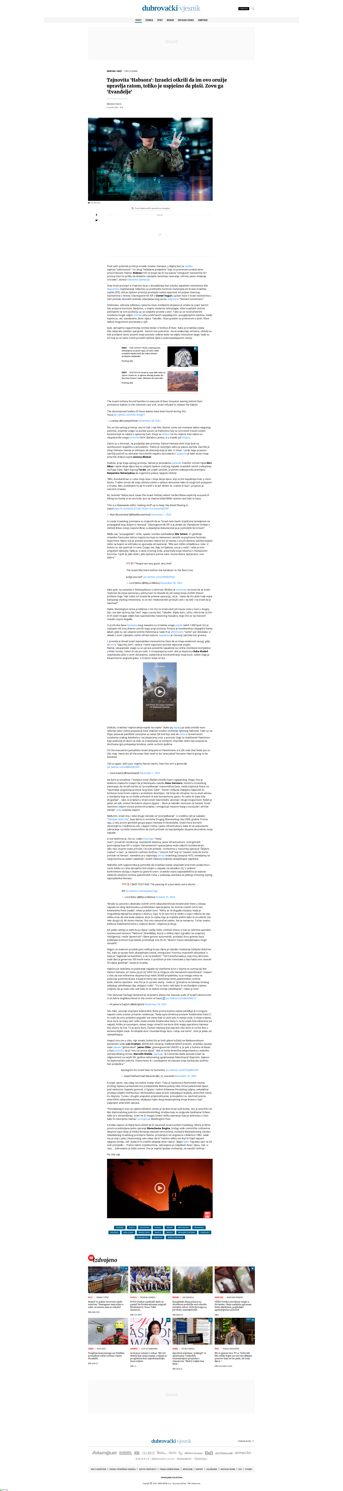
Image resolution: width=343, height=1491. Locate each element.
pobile (178, 625)
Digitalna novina (228, 1469)
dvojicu (186, 437)
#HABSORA (205, 1232)
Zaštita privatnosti (148, 1469)
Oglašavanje (211, 1469)
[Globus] (148, 1452)
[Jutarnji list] (104, 1452)
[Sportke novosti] (137, 1452)
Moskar (170, 20)
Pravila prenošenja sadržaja (122, 1469)
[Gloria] (172, 1452)
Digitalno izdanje (186, 20)
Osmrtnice (203, 20)
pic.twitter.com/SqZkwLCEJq (141, 891)
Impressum (187, 1469)
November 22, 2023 (185, 1076)
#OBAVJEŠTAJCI (142, 1237)
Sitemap (248, 1469)
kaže (186, 1141)
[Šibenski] (201, 1458)
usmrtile (134, 437)
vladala (189, 266)
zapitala (158, 1053)
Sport (160, 20)
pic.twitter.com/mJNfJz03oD (159, 576)
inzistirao (181, 589)
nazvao (117, 1047)
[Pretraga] (253, 8)
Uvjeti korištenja (98, 1469)
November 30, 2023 (171, 582)
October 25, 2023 (165, 897)
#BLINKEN (114, 1232)
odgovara (173, 299)
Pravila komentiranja (170, 1469)
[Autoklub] (224, 1452)
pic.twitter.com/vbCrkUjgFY (129, 414)
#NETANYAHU (183, 1227)
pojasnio (182, 453)
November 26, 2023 (156, 1004)
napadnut (164, 635)
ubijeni (166, 434)
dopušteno (113, 289)
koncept (149, 838)
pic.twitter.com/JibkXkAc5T (181, 998)
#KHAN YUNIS (144, 1232)
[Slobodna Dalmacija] (125, 1452)
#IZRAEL (158, 1227)
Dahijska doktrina (118, 819)
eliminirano (177, 631)
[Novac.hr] (243, 1452)
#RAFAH (170, 1232)
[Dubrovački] (171, 8)
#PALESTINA (144, 1227)
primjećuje (144, 1118)
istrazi (161, 855)
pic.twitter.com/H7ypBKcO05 (182, 1070)
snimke (137, 315)
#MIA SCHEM (128, 1232)
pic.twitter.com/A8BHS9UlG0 (123, 767)
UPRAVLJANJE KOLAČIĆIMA (171, 1477)
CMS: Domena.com (193, 1483)
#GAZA (132, 1227)
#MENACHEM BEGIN (175, 1237)
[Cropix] (142, 1458)
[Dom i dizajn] (209, 1452)
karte (182, 734)
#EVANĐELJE (199, 1227)
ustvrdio (119, 1050)
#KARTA (158, 1232)
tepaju (177, 727)
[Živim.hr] (162, 1452)
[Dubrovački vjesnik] (163, 1458)
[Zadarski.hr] (184, 1458)
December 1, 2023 (161, 514)
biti (112, 644)
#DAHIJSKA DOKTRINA (186, 1232)
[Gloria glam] (180, 1452)
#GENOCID (158, 1237)
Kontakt (199, 1469)
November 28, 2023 (149, 420)
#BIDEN (169, 1227)
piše (119, 809)
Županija (149, 20)
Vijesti (138, 20)
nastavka (132, 625)
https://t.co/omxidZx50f (155, 508)
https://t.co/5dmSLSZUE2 (127, 508)
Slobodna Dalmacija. (138, 279)
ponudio (177, 463)
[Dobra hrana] (194, 1452)
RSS (240, 1469)
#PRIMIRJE (119, 1227)
